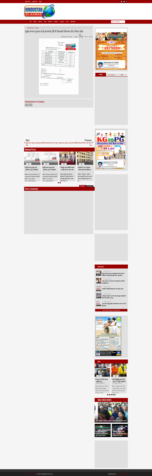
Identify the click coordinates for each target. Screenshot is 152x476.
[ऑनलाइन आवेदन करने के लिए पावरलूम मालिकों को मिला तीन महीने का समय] (98, 295)
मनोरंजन (56, 21)
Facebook (26, 105)
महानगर (40, 21)
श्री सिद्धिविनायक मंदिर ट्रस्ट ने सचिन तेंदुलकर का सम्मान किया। (119, 381)
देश (30, 21)
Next (92, 158)
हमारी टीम (34, 1)
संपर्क (40, 1)
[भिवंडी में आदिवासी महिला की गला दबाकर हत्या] (98, 288)
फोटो (67, 21)
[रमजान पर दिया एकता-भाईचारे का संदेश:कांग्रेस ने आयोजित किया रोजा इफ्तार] (102, 370)
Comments (111, 75)
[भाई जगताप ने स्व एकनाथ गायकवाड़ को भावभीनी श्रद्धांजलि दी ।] (98, 280)
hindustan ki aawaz (122, 474)
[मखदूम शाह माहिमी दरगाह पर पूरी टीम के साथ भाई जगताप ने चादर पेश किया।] (67, 158)
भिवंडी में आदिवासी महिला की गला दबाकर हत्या (112, 289)
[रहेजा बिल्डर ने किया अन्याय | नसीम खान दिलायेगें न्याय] (111, 412)
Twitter (29, 105)
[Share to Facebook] (34, 160)
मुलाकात (62, 21)
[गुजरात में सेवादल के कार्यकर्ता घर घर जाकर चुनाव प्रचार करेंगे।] (103, 430)
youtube (122, 1)
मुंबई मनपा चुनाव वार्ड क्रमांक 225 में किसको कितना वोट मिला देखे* (32, 170)
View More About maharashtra (111, 310)
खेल (45, 21)
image (37, 28)
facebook (126, 1)
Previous (25, 158)
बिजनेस (50, 21)
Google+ (31, 105)
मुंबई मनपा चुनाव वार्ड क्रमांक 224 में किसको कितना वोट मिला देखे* (49, 170)
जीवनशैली (72, 21)
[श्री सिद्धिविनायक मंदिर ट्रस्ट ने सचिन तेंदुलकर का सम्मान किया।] (119, 370)
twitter (124, 1)
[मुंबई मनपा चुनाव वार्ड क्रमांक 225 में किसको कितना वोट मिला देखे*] (32, 158)
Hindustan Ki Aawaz (67, 36)
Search (126, 21)
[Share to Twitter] (36, 160)
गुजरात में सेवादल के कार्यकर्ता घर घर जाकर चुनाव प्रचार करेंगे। (102, 433)
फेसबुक (100, 74)
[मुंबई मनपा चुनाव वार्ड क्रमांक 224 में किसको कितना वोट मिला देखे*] (50, 158)
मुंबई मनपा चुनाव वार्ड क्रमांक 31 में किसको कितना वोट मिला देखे (54, 31)
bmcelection (30, 28)
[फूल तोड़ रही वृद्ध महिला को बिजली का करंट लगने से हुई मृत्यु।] (98, 303)
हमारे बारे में (27, 1)
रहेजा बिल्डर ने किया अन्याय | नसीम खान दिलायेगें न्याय (111, 421)
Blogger (82, 186)
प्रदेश (35, 21)
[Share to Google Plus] (38, 160)
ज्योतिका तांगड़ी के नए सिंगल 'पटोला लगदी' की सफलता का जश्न (119, 433)
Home (27, 22)
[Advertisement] (96, 9)
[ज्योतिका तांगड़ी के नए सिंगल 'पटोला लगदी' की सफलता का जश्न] (120, 430)
